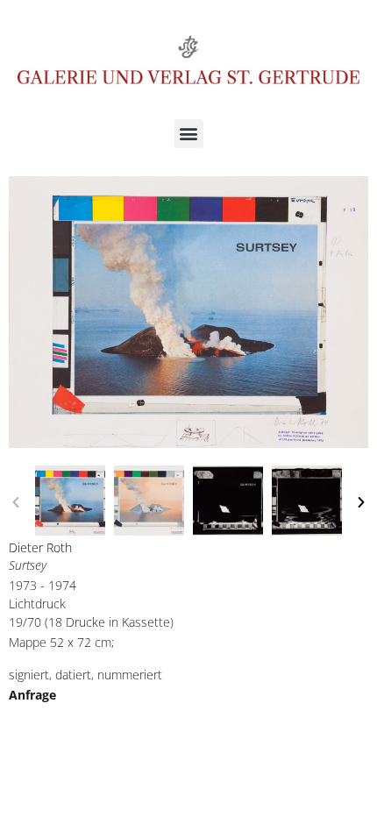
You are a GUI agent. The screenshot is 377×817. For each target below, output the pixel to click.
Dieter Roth (40, 547)
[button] (188, 133)
